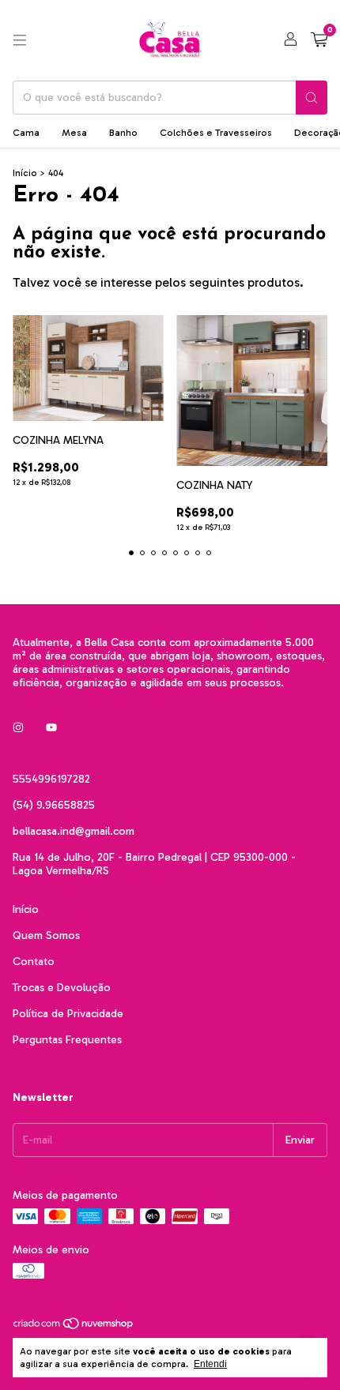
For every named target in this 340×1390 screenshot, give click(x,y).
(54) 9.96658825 (54, 805)
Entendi (210, 1363)
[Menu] (20, 40)
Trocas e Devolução (62, 987)
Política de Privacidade (68, 1013)
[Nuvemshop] (74, 1327)
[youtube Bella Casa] (51, 727)
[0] (319, 40)
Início (25, 172)
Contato (34, 961)
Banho (123, 132)
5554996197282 (51, 779)
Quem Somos (46, 935)
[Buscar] (311, 98)
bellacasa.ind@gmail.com (73, 831)
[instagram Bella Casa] (18, 727)
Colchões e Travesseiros (216, 132)
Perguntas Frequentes (67, 1039)
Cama (26, 132)
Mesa (74, 132)
